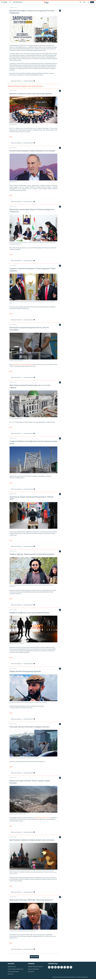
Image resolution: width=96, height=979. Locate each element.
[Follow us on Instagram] (58, 967)
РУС (80, 2)
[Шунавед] (88, 2)
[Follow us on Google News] (49, 967)
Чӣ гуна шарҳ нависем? (13, 971)
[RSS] (68, 967)
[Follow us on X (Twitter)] (61, 967)
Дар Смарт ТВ (31, 971)
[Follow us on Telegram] (64, 967)
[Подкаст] (71, 967)
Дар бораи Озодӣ (12, 966)
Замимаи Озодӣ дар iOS (33, 969)
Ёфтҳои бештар (34, 956)
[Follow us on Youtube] (55, 967)
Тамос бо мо (10, 974)
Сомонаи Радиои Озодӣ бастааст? (15, 969)
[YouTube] (84, 2)
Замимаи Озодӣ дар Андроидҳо (35, 966)
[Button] (16, 81)
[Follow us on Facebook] (52, 967)
